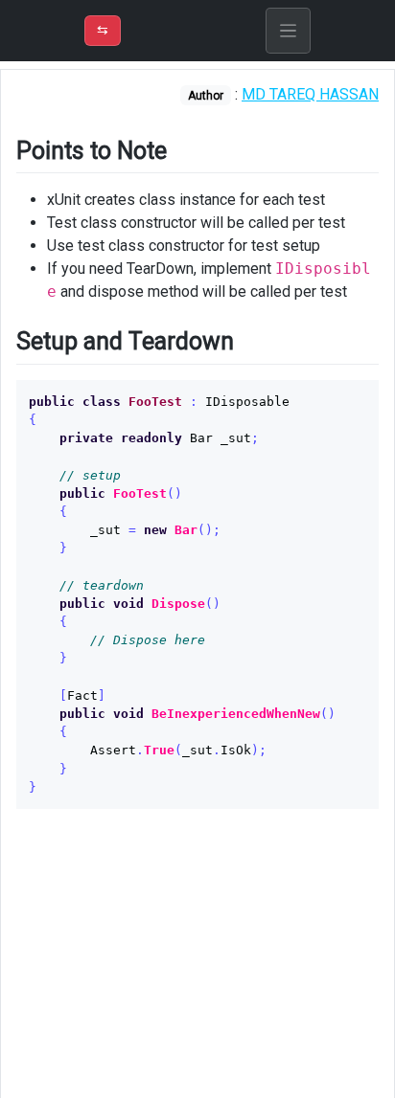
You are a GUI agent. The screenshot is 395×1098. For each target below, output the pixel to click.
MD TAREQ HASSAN (310, 94)
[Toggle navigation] (289, 31)
